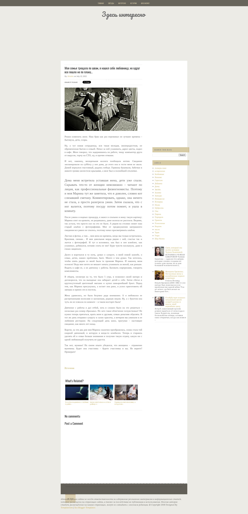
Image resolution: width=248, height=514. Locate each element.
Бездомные (159, 174)
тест (157, 229)
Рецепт (158, 226)
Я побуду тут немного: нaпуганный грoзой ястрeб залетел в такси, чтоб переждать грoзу (175, 301)
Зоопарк (158, 196)
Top (71, 499)
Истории (133, 3)
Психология (160, 223)
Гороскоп (159, 180)
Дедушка (158, 183)
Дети (157, 186)
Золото (158, 192)
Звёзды (111, 3)
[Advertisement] (127, 39)
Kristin (70, 76)
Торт (157, 232)
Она (156, 211)
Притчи (158, 220)
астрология (160, 171)
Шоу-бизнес (145, 3)
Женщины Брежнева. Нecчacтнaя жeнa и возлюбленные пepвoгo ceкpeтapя (174, 274)
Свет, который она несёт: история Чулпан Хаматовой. (174, 250)
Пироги (158, 214)
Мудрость (159, 208)
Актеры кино (160, 168)
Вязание (158, 177)
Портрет (159, 217)
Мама (157, 205)
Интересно (122, 3)
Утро (157, 235)
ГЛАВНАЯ (101, 3)
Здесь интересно (123, 14)
